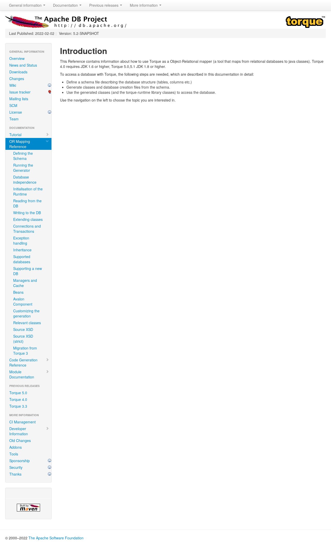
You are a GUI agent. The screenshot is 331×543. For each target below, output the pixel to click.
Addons (15, 447)
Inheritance (22, 249)
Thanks (15, 474)
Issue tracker (20, 92)
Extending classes (28, 219)
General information (26, 5)
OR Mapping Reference (19, 144)
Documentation (66, 5)
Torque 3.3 (18, 406)
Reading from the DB (27, 203)
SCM (13, 105)
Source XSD (23, 329)
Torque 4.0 (18, 399)
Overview (17, 58)
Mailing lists (18, 98)
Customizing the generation (26, 313)
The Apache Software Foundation (56, 537)
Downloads (18, 71)
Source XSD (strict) (23, 338)
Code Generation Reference (23, 362)
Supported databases (21, 259)
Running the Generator (23, 167)
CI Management (22, 421)
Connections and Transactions (27, 228)
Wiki (12, 85)
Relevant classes (27, 322)
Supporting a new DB (27, 271)
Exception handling (21, 240)
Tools (13, 453)
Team (14, 118)
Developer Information (18, 431)
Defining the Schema (23, 156)
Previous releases (104, 5)
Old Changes (20, 440)
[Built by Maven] (28, 507)
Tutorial (15, 134)
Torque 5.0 (18, 392)
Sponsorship (19, 460)
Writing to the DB (27, 212)
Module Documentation (21, 374)
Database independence (24, 179)
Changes (16, 78)
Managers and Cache (25, 283)
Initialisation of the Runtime (28, 191)
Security (15, 467)
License (15, 112)
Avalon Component (22, 301)
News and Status (23, 65)
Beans (18, 292)
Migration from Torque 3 (25, 350)
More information (144, 5)
